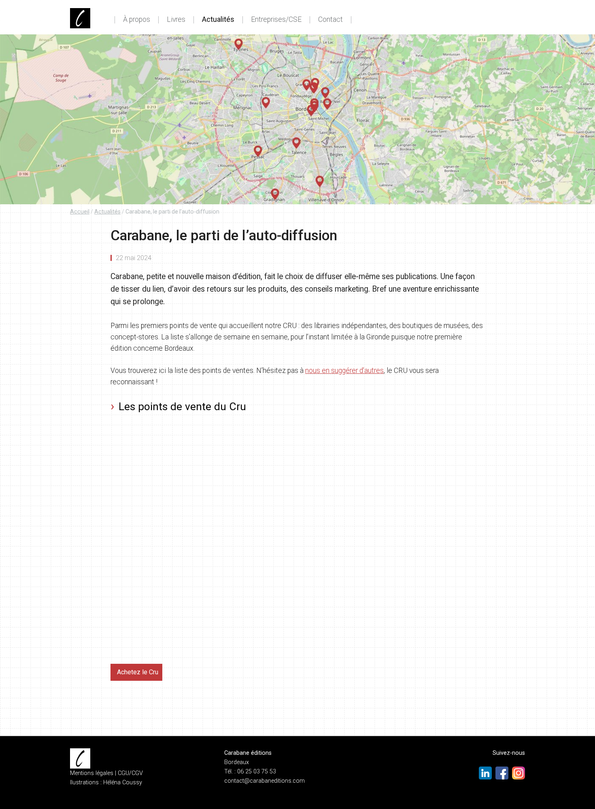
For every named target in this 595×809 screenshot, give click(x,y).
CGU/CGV (130, 773)
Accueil (79, 211)
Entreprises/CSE (276, 19)
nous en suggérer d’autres (344, 370)
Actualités (218, 19)
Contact (330, 19)
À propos (136, 19)
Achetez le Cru (137, 672)
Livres (176, 19)
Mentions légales (91, 773)
